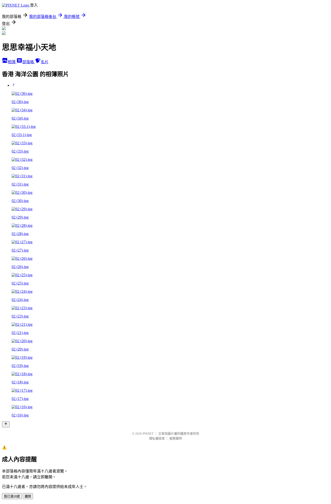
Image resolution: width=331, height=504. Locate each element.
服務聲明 (175, 438)
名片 (44, 62)
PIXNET (148, 433)
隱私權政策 (157, 438)
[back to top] (6, 424)
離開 (28, 496)
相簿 (12, 62)
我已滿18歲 (12, 496)
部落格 (28, 62)
